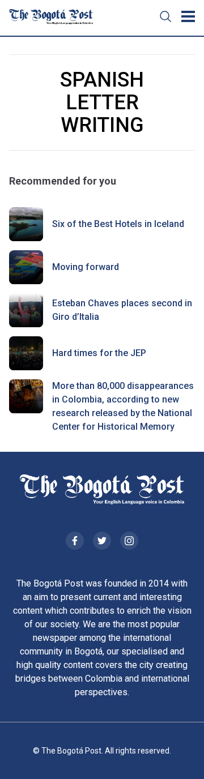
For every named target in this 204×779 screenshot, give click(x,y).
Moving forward (85, 267)
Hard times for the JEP (99, 353)
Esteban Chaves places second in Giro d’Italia (122, 310)
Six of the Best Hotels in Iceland (118, 224)
